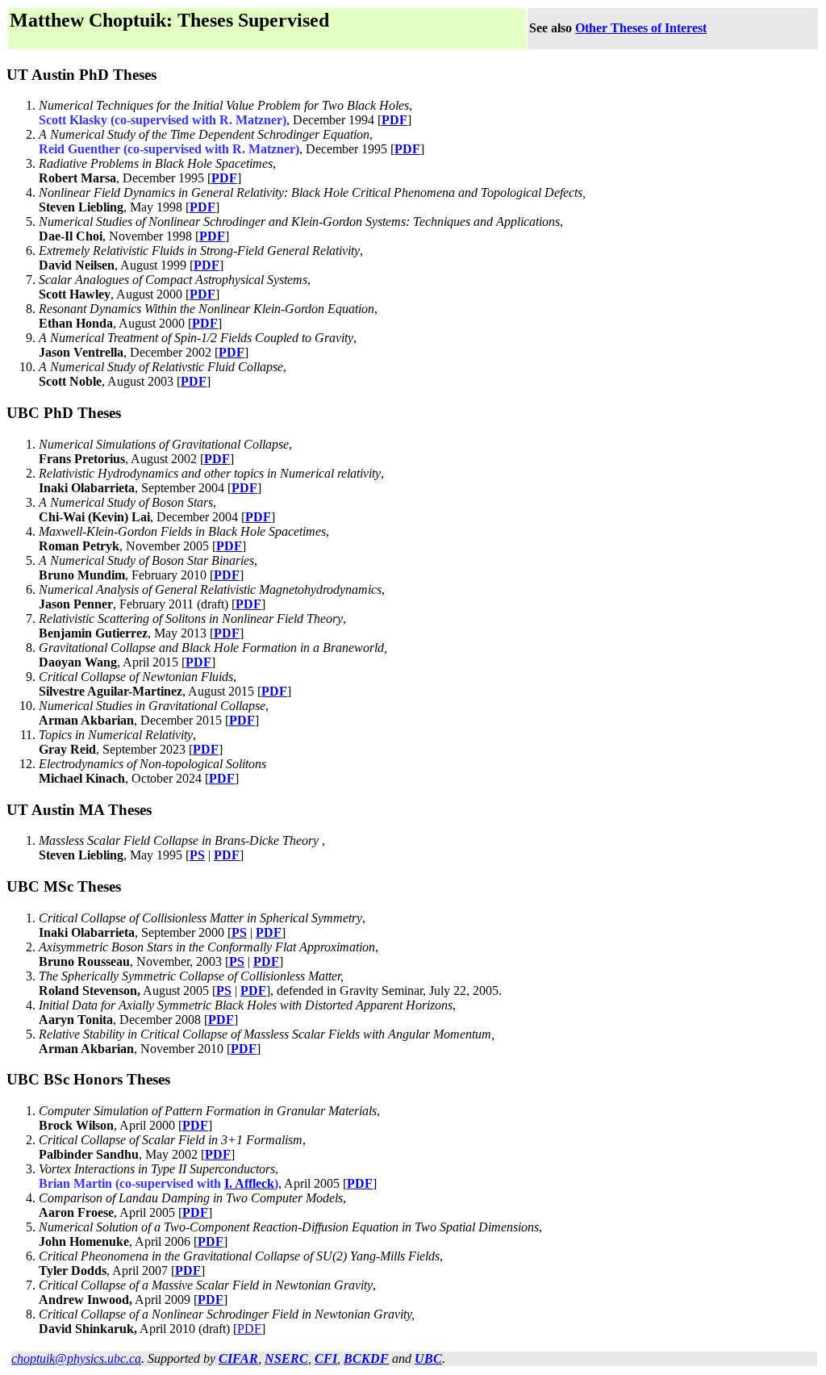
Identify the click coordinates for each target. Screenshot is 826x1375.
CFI (326, 1358)
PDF (394, 120)
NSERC (286, 1358)
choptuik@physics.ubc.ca (76, 1358)
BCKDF (366, 1358)
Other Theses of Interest (641, 28)
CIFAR (238, 1358)
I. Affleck (249, 1183)
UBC (428, 1358)
